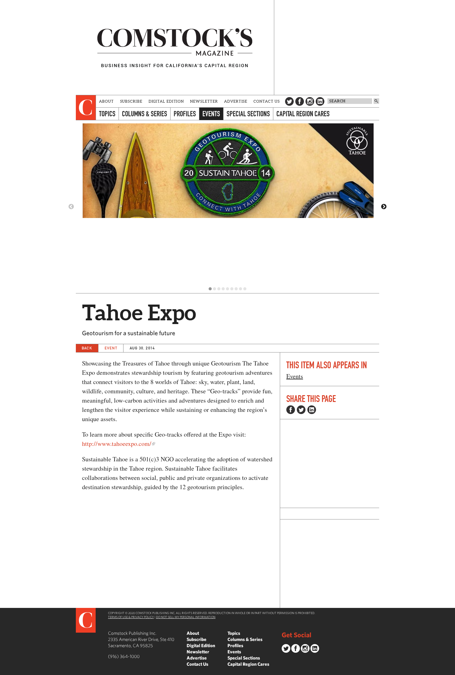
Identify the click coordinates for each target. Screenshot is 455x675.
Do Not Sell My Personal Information (185, 617)
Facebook (299, 101)
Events (211, 113)
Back (87, 348)
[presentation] (86, 107)
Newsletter (204, 101)
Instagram (310, 101)
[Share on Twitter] (301, 409)
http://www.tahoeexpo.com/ (116, 443)
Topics (107, 113)
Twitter (289, 101)
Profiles (185, 113)
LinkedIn (320, 101)
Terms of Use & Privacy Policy (131, 617)
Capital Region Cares (303, 113)
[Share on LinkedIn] (311, 409)
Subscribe (131, 101)
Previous (71, 207)
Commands (4, 670)
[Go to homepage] (175, 47)
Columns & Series (144, 113)
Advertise (235, 101)
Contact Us (267, 101)
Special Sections (248, 113)
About (106, 101)
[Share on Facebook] (290, 409)
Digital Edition (166, 101)
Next (384, 207)
